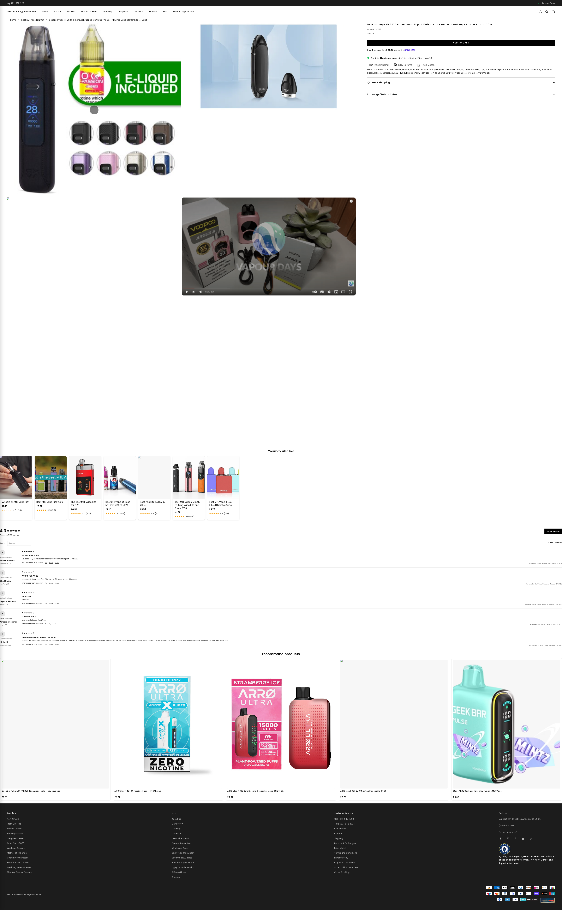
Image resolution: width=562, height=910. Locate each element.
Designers (123, 11)
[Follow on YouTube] (523, 838)
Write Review (553, 531)
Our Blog (176, 828)
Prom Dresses (14, 823)
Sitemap (176, 877)
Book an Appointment (183, 862)
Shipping (338, 838)
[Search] (547, 11)
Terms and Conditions (345, 852)
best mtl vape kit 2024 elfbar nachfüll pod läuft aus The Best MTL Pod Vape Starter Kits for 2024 (98, 19)
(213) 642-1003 (506, 825)
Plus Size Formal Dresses (19, 872)
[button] (94, 110)
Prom (45, 11)
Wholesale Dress (180, 848)
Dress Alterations (180, 838)
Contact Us (340, 828)
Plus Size (71, 11)
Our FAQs (176, 833)
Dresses (153, 11)
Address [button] (503, 813)
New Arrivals (13, 818)
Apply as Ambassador (183, 867)
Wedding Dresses (16, 848)
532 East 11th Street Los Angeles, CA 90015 (520, 818)
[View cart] (553, 11)
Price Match (340, 848)
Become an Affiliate (182, 857)
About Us (176, 818)
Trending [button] (12, 813)
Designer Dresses (15, 838)
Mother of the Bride (17, 852)
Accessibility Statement (346, 867)
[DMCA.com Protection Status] (529, 899)
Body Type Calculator (183, 852)
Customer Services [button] (344, 813)
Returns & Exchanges (345, 843)
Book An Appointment (184, 11)
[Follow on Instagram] (507, 838)
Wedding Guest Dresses (19, 867)
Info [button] (174, 813)
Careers (338, 833)
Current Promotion (181, 843)
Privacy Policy (341, 857)
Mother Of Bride (89, 11)
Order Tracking (341, 872)
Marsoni (371, 29)
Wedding (107, 11)
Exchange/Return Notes (382, 94)
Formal (57, 11)
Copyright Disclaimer (345, 862)
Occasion (138, 11)
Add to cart (461, 42)
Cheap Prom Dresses (17, 857)
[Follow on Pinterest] (515, 838)
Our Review (177, 823)
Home (13, 19)
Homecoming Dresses (18, 862)
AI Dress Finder (179, 872)
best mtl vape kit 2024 (32, 19)
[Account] (540, 11)
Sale (165, 11)
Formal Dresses (15, 828)
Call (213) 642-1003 (344, 818)
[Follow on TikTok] (530, 838)
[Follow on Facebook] (500, 838)
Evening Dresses (15, 833)
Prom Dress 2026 (15, 843)
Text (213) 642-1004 (344, 823)
